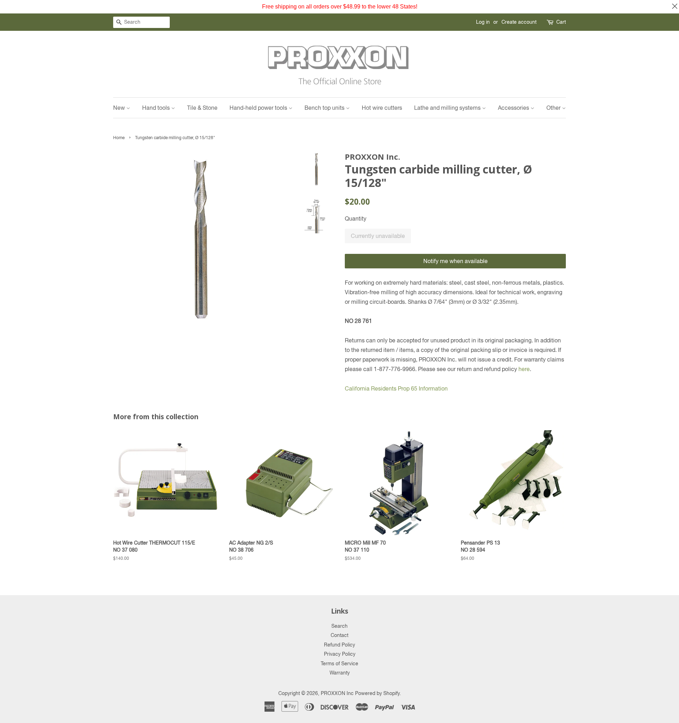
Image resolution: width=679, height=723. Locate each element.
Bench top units (325, 107)
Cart (561, 22)
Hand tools (156, 107)
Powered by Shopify (377, 693)
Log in (483, 22)
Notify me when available (455, 261)
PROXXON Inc (337, 693)
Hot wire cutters (382, 107)
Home (118, 137)
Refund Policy (339, 645)
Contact (339, 635)
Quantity (355, 218)
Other (554, 107)
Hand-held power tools (259, 107)
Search (339, 626)
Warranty (340, 673)
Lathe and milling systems (448, 107)
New (119, 107)
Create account (518, 22)
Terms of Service (339, 663)
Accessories (514, 107)
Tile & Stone (202, 107)
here (524, 369)
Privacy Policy (339, 654)
